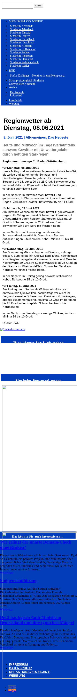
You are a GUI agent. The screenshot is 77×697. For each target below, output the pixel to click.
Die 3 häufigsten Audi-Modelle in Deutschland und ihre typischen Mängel (37, 620)
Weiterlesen (6, 572)
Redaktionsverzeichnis (29, 672)
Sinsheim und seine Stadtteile (26, 21)
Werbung (14, 103)
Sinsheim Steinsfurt (21, 59)
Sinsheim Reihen (20, 52)
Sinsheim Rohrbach (21, 55)
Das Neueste (17, 92)
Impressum (18, 664)
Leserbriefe (15, 100)
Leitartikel (16, 95)
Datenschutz (20, 668)
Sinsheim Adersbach (21, 29)
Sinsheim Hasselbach (22, 42)
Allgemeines (36, 137)
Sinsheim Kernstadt (21, 26)
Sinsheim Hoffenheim (23, 49)
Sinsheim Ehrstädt (20, 32)
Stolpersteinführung (19, 580)
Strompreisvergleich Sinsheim (26, 80)
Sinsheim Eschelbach (22, 39)
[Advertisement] (12, 358)
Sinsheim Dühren (20, 35)
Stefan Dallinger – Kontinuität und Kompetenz (37, 75)
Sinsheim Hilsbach (21, 45)
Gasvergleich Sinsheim (22, 83)
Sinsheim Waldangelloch (24, 62)
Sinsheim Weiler (19, 65)
